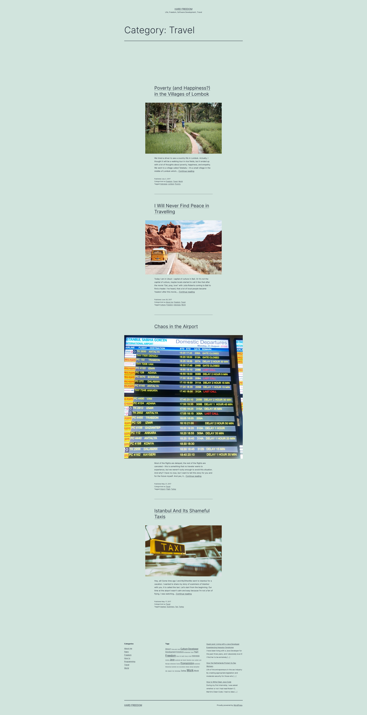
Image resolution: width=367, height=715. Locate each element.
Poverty (178, 184)
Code (178, 649)
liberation (189, 660)
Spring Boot (196, 666)
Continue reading (186, 171)
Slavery (187, 666)
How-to (186, 656)
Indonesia (163, 184)
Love (200, 660)
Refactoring (168, 666)
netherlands (173, 663)
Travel (175, 181)
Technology (177, 670)
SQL (166, 670)
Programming (129, 662)
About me (169, 302)
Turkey (173, 489)
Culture (163, 305)
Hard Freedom (183, 9)
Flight (168, 489)
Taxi (176, 607)
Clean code (174, 649)
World (180, 181)
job (181, 660)
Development (170, 652)
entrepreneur (187, 652)
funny (177, 656)
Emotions (180, 652)
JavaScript (177, 660)
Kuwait (184, 660)
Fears (126, 652)
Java (172, 659)
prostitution (197, 663)
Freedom (169, 181)
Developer (193, 648)
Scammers (170, 607)
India (190, 656)
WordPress (238, 705)
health (182, 656)
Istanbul (163, 607)
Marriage (167, 663)
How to (127, 658)
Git (180, 656)
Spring (191, 666)
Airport (162, 489)
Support (170, 670)
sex (178, 666)
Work (190, 670)
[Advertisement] (183, 63)
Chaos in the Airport (176, 326)
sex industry (182, 666)
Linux (193, 660)
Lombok (171, 184)
